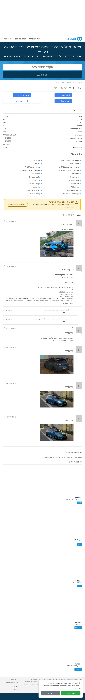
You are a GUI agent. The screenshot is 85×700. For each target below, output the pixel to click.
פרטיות (16, 686)
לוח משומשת (34, 38)
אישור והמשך (71, 693)
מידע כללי (63, 101)
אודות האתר (14, 679)
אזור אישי (8, 38)
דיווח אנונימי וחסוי (20, 101)
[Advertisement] (42, 16)
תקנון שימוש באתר (12, 683)
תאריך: (71, 230)
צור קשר (15, 689)
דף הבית (80, 82)
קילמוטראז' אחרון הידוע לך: (64, 275)
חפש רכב (42, 74)
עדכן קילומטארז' (21, 95)
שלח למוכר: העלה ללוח (16, 204)
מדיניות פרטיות (50, 693)
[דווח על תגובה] (4, 328)
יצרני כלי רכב (20, 38)
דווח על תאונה (63, 95)
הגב (64, 312)
